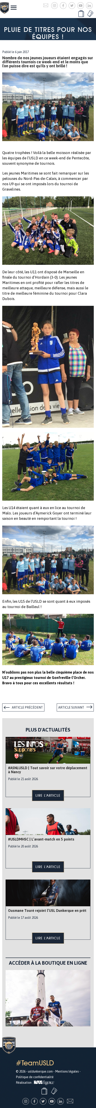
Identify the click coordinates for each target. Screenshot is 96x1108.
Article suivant (71, 707)
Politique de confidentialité (35, 1077)
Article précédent (27, 707)
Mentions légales (67, 1071)
